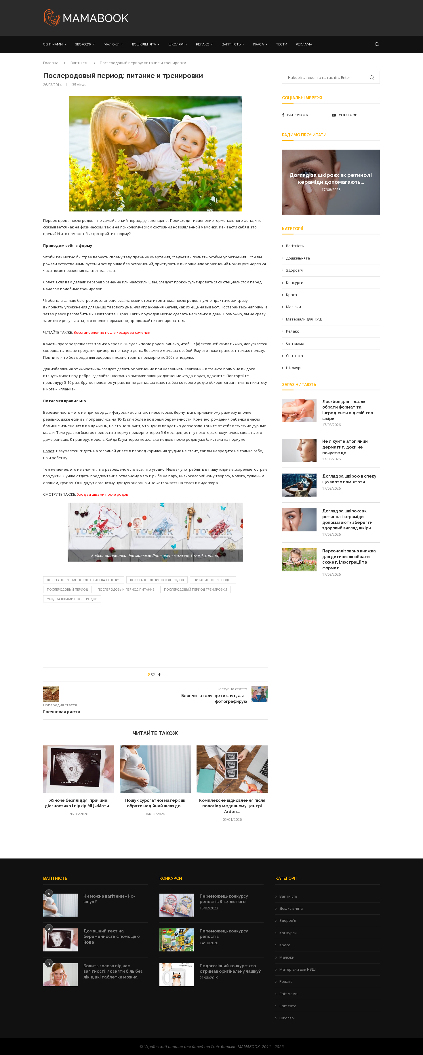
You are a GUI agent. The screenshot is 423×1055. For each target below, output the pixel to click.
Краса (291, 294)
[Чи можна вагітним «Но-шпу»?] (60, 905)
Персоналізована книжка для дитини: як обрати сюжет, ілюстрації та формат (349, 559)
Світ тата (294, 355)
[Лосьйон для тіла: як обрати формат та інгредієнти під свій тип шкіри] (299, 410)
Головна (50, 62)
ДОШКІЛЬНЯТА (144, 44)
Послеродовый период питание (126, 589)
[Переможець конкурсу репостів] (176, 939)
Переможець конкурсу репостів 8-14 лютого (224, 899)
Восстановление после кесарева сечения (83, 580)
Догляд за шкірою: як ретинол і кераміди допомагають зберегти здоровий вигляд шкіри (347, 519)
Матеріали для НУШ (304, 319)
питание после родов (213, 580)
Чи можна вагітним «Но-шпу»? (109, 899)
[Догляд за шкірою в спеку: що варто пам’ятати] (299, 485)
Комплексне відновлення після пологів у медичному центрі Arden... (232, 806)
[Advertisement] (269, 17)
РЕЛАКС (202, 44)
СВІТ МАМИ (53, 44)
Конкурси (294, 282)
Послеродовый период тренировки (195, 589)
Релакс (292, 331)
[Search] (377, 44)
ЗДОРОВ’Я (83, 44)
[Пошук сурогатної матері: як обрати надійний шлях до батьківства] (155, 769)
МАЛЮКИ (111, 44)
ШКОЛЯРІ (176, 44)
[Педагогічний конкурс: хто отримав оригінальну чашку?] (176, 974)
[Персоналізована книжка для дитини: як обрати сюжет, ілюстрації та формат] (299, 559)
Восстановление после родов (157, 580)
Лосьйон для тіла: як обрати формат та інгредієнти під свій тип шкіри (347, 410)
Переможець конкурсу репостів (224, 934)
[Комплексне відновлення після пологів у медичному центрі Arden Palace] (232, 769)
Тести (281, 44)
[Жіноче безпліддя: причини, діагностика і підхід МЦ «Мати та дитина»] (78, 769)
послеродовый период (67, 589)
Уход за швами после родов (72, 599)
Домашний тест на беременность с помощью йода (111, 937)
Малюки (293, 306)
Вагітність (79, 62)
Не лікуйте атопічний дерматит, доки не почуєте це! (345, 447)
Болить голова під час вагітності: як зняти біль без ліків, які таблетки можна (113, 971)
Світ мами (295, 343)
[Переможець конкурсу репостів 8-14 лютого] (176, 905)
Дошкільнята (298, 258)
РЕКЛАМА (304, 44)
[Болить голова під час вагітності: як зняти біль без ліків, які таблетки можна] (60, 974)
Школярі (293, 367)
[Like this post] (153, 674)
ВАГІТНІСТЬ (231, 44)
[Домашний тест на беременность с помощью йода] (60, 939)
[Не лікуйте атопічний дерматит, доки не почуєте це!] (299, 450)
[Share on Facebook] (159, 674)
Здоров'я (294, 270)
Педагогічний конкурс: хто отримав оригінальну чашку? (230, 969)
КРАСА (258, 44)
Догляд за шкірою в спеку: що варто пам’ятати (350, 479)
